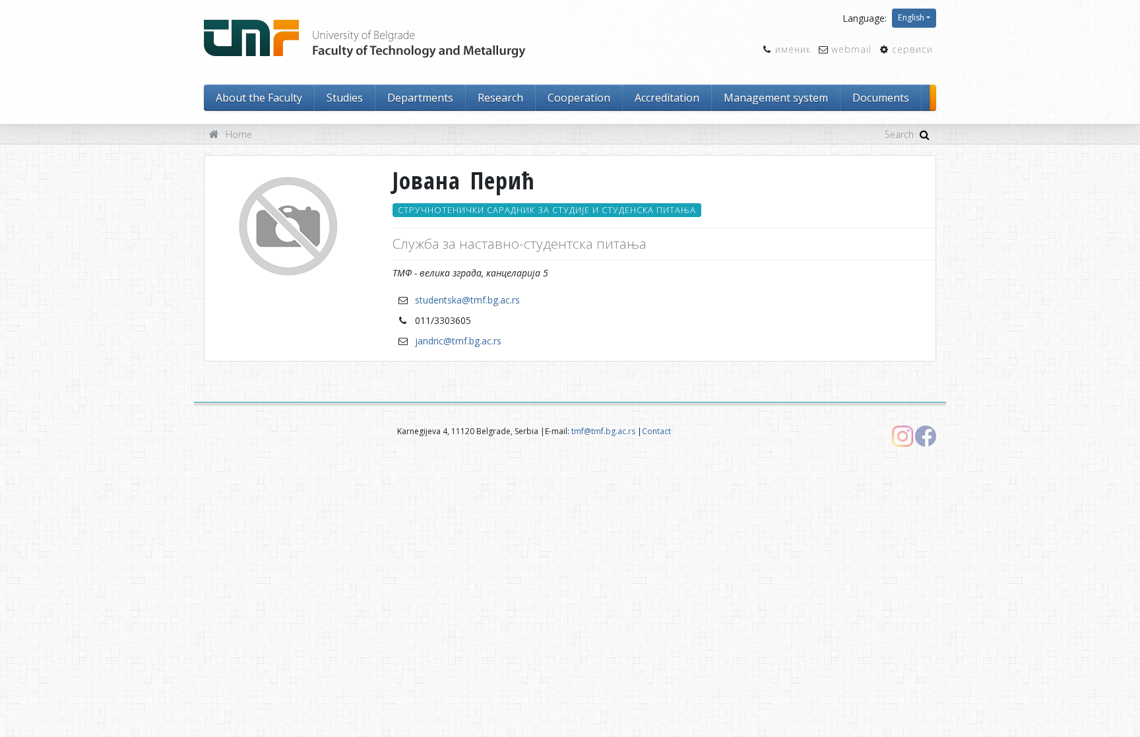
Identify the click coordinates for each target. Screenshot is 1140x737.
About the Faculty (259, 97)
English (911, 17)
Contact (656, 431)
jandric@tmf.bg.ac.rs (458, 341)
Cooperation (579, 97)
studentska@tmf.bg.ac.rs (467, 300)
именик (793, 49)
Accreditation (667, 97)
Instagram (902, 436)
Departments (420, 97)
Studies (345, 97)
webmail (851, 49)
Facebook (925, 436)
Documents (880, 97)
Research (500, 97)
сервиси (912, 49)
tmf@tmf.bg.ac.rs (603, 431)
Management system (776, 97)
